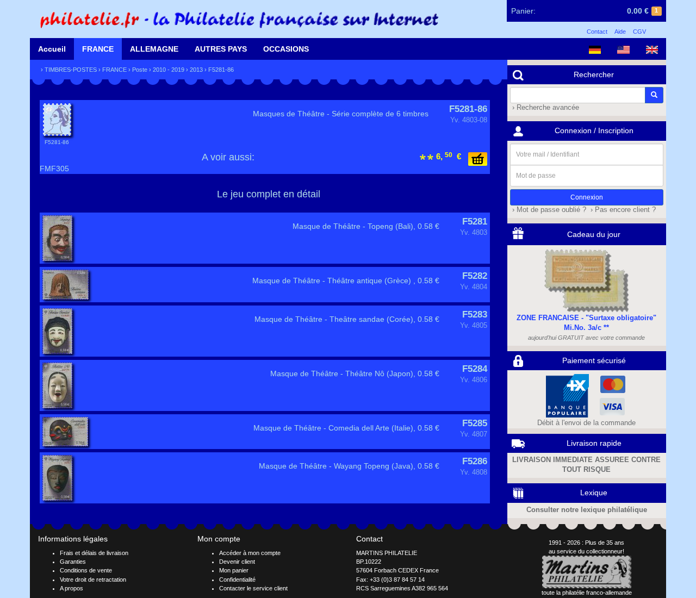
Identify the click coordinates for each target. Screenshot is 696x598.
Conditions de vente (86, 570)
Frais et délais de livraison (94, 553)
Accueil (52, 49)
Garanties (73, 561)
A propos (71, 588)
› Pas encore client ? (622, 210)
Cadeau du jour (593, 234)
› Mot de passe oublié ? (548, 210)
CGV (639, 31)
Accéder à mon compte (250, 553)
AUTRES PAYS (221, 49)
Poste (139, 69)
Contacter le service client (253, 588)
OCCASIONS (286, 49)
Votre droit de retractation (93, 579)
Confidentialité (237, 579)
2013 (196, 69)
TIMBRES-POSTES (71, 69)
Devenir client (237, 561)
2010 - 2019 (168, 69)
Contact (597, 31)
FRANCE (98, 49)
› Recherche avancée (544, 107)
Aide (620, 31)
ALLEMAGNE (154, 49)
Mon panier (233, 570)
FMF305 (54, 168)
